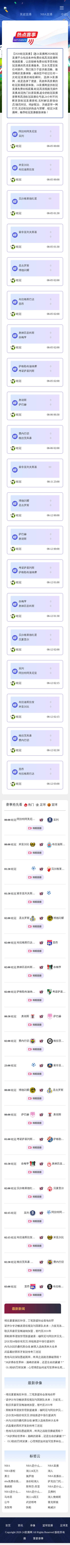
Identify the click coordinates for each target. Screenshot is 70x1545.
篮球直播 (47, 1525)
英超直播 (26, 14)
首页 (8, 1525)
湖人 (50, 1471)
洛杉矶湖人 (32, 1481)
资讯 (20, 1525)
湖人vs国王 (32, 1497)
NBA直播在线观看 (58, 1476)
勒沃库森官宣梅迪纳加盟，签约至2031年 (27, 1331)
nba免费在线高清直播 (16, 1481)
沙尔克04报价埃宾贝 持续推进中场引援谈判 (29, 1341)
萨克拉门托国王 (57, 1481)
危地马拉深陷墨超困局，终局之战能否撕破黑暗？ (33, 1357)
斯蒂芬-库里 (33, 1486)
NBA (7, 1465)
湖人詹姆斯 (54, 1497)
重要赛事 (38, 1538)
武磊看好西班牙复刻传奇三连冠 (22, 1351)
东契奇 (8, 1507)
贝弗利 (52, 1491)
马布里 (8, 1497)
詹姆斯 (8, 1486)
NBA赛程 (9, 1471)
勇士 (7, 1476)
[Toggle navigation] (61, 8)
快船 (28, 1507)
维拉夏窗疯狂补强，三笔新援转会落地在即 (29, 1320)
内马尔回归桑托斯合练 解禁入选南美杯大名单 (30, 1346)
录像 (32, 1525)
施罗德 (30, 1476)
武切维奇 (31, 1502)
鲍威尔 (52, 1507)
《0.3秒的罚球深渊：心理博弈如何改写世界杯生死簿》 (36, 1367)
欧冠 (18, 146)
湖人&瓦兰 (32, 1471)
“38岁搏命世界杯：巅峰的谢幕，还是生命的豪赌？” (34, 1362)
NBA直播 (46, 14)
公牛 (7, 1502)
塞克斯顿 (53, 1502)
